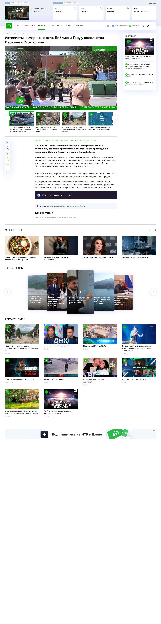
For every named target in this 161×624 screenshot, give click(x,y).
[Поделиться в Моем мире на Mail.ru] (7, 164)
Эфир (17, 25)
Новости (41, 25)
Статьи (51, 25)
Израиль (46, 140)
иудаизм (55, 140)
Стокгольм (84, 140)
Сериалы (79, 25)
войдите (63, 206)
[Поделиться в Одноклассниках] (7, 153)
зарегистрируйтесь (77, 206)
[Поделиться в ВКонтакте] (7, 148)
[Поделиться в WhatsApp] (7, 159)
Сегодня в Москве (121, 26)
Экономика (135, 26)
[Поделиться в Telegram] (7, 142)
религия (64, 140)
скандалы (74, 140)
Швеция (94, 140)
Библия (38, 140)
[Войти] (148, 26)
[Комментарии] (7, 171)
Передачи (69, 25)
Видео (59, 25)
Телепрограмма (29, 25)
